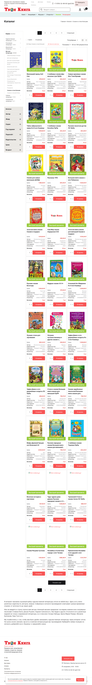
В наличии (39, 39)
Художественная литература (11, 39)
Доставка (40, 2)
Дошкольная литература (11, 48)
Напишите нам (80, 3)
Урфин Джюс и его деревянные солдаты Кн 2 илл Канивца (77, 337)
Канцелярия (31, 14)
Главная (63, 21)
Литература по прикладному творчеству (14, 82)
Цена (7, 145)
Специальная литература (10, 100)
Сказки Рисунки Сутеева (36, 551)
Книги (23, 14)
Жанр (8, 119)
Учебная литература (11, 96)
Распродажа (66, 14)
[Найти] (41, 10)
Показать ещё (57, 582)
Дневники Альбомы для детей (13, 63)
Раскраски (10, 88)
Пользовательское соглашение (12, 671)
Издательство (11, 140)
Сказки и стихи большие (13, 90)
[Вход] (80, 9)
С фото (30, 39)
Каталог (69, 21)
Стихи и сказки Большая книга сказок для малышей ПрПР (56, 391)
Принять (80, 680)
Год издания (10, 129)
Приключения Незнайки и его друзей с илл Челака (76, 553)
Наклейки (9, 85)
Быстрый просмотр (36, 70)
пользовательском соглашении (15, 680)
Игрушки (41, 14)
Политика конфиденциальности (12, 673)
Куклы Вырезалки (12, 79)
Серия (8, 124)
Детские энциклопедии (13, 60)
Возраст (9, 150)
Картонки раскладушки (13, 69)
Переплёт (9, 134)
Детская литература (11, 52)
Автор (8, 114)
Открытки (49, 14)
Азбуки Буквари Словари (13, 55)
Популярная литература (11, 43)
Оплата (49, 2)
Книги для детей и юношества (12, 72)
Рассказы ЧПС (52, 178)
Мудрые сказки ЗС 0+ (55, 283)
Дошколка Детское (12, 66)
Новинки (58, 14)
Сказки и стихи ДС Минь (13, 93)
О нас (32, 2)
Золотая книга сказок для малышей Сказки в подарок (76, 232)
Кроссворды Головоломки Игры (14, 75)
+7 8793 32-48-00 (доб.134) (64, 3)
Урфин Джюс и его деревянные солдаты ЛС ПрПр (36, 391)
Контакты (33, 5)
